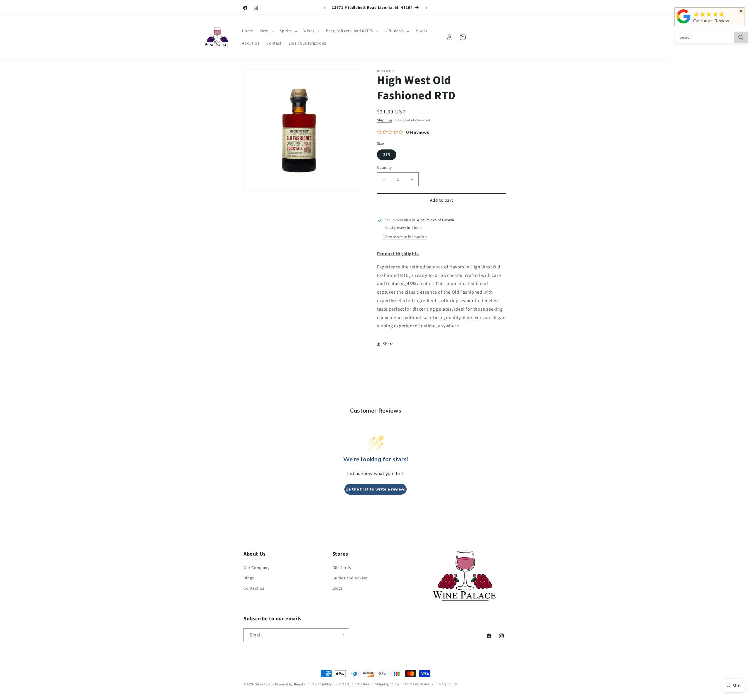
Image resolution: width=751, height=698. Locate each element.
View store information (405, 237)
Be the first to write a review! (375, 489)
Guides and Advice (349, 578)
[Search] (741, 37)
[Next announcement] (426, 7)
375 (386, 155)
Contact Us (253, 588)
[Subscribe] (342, 635)
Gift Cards (341, 568)
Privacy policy (446, 684)
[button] (266, 31)
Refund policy (321, 684)
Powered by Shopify (290, 684)
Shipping (384, 120)
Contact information (353, 684)
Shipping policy (387, 684)
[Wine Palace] (683, 23)
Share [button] (388, 344)
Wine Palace (265, 684)
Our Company (256, 568)
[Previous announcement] (324, 7)
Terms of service (417, 684)
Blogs (248, 578)
